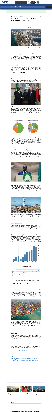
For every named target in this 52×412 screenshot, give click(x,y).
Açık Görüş (23, 11)
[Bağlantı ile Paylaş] (17, 377)
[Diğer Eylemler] (40, 16)
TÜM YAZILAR (9, 11)
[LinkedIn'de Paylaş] (15, 377)
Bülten (32, 11)
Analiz (15, 11)
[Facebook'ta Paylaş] (11, 377)
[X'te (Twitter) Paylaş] (13, 377)
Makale (18, 11)
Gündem (28, 11)
